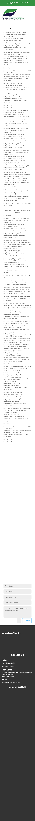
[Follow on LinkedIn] (23, 692)
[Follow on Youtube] (11, 692)
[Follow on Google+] (15, 692)
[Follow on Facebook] (7, 692)
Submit (27, 621)
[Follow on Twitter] (27, 692)
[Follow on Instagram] (19, 692)
